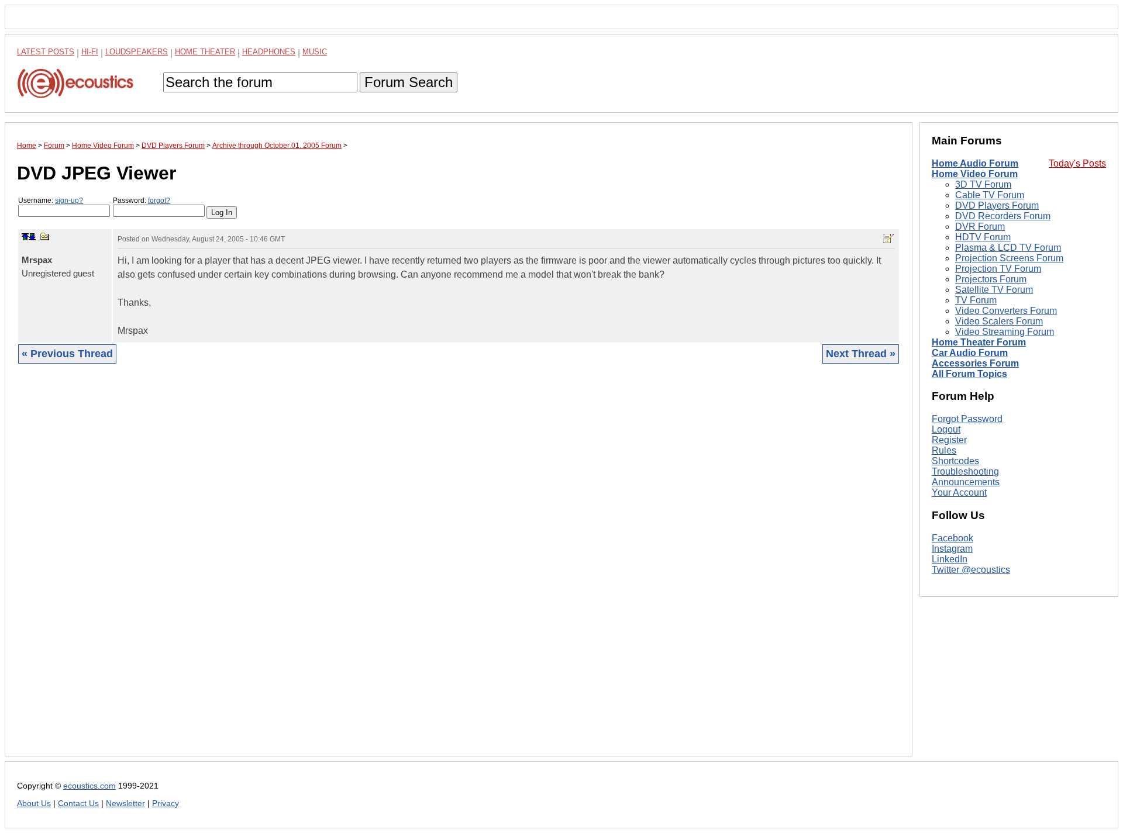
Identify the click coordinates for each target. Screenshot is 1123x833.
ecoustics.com (89, 786)
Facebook (952, 538)
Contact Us (78, 803)
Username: (50, 200)
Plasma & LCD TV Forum (1008, 248)
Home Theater (205, 51)
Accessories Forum (975, 363)
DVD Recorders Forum (1002, 216)
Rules (944, 450)
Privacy (165, 803)
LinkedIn (949, 559)
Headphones (268, 51)
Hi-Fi (89, 51)
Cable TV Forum (989, 195)
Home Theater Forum (979, 342)
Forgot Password (967, 419)
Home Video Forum (975, 174)
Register (949, 440)
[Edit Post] (888, 238)
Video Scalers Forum (999, 321)
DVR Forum (980, 226)
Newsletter (125, 803)
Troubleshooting (965, 471)
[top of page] (25, 236)
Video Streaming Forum (1004, 332)
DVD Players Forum (997, 205)
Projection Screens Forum (1009, 258)
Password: (141, 200)
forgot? (159, 200)
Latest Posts (45, 51)
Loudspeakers (136, 51)
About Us (34, 803)
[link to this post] (45, 236)
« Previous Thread (67, 354)
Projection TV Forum (998, 269)
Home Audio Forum (975, 163)
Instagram (952, 549)
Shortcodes (955, 461)
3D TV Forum (983, 184)
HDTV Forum (983, 237)
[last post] (32, 236)
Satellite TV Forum (994, 290)
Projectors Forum (990, 279)
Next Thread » (860, 354)
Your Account (959, 492)
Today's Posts (1077, 163)
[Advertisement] (368, 568)
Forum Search (408, 82)
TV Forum (976, 300)
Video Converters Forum (1006, 311)
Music (314, 51)
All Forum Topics (969, 374)
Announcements (966, 482)
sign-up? (69, 200)
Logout (946, 429)
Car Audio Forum (970, 353)
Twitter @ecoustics (971, 570)
